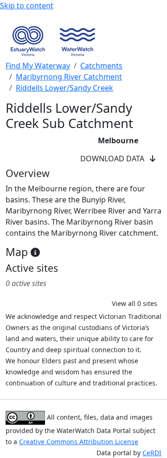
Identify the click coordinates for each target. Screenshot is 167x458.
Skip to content (26, 5)
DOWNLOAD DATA (115, 158)
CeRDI (151, 452)
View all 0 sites (134, 303)
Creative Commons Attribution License (78, 441)
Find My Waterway (38, 66)
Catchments (101, 66)
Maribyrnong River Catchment (69, 77)
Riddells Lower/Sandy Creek (64, 88)
